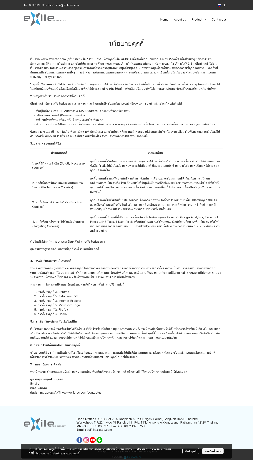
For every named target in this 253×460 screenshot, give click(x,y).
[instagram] (86, 440)
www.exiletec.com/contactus (81, 392)
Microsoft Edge (69, 305)
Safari (62, 296)
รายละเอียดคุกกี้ (89, 249)
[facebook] (79, 440)
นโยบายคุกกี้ (72, 453)
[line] (99, 440)
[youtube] (93, 440)
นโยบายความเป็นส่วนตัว (47, 453)
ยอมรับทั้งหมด (213, 451)
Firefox (63, 309)
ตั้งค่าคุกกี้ (191, 451)
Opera (63, 314)
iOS (75, 296)
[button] (222, 5)
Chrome (64, 292)
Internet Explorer (70, 301)
